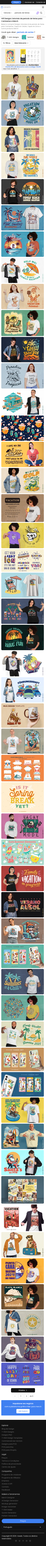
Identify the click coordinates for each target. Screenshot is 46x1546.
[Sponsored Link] (10, 56)
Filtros (8, 43)
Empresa (5, 1481)
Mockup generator (9, 1503)
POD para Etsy (7, 1447)
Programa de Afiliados (11, 1477)
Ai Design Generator (10, 1500)
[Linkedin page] (30, 1541)
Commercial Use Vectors (12, 1441)
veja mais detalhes (10, 69)
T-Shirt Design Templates (12, 1438)
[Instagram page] (16, 1541)
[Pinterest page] (23, 1541)
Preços (4, 1458)
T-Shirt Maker (7, 1509)
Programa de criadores (11, 1474)
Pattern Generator (9, 1516)
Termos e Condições (10, 1461)
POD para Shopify (9, 1450)
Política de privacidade (11, 1464)
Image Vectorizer (9, 1506)
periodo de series (25, 32)
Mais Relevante (20, 43)
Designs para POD (9, 1444)
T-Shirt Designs (8, 1432)
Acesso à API (7, 1484)
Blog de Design (8, 1429)
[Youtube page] (26, 1541)
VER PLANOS (23, 1411)
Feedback (6, 1490)
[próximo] (26, 1396)
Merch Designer (8, 1497)
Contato (5, 1487)
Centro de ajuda (9, 1467)
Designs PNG (7, 1435)
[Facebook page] (19, 1541)
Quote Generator (9, 1513)
